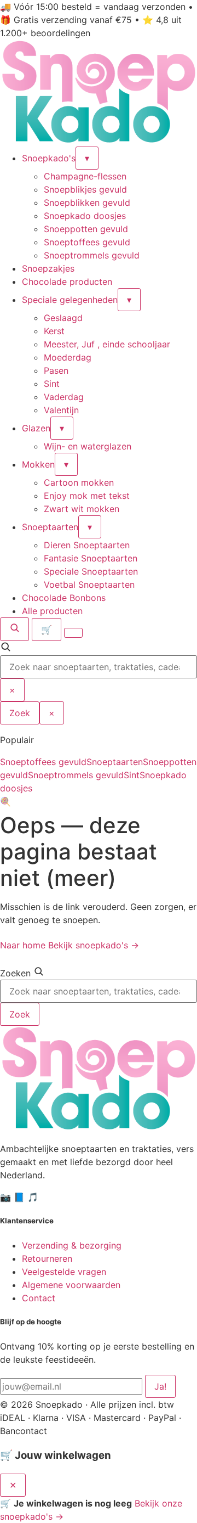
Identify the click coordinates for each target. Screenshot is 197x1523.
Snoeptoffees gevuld (87, 242)
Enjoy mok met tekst (87, 495)
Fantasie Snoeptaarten (90, 558)
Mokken (38, 464)
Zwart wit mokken (81, 508)
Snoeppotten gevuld (86, 228)
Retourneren (47, 1258)
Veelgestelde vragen (64, 1271)
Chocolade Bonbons (64, 597)
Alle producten (52, 610)
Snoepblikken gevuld (87, 202)
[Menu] (73, 633)
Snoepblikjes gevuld (85, 189)
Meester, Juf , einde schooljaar (107, 344)
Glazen (36, 428)
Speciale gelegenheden (70, 299)
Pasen (56, 370)
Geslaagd (63, 317)
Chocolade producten (67, 281)
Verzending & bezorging (71, 1245)
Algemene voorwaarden (71, 1284)
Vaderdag (64, 396)
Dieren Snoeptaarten (87, 544)
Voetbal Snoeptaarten (89, 584)
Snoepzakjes (48, 268)
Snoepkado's (49, 158)
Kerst (54, 330)
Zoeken (15, 973)
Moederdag (67, 357)
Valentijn (61, 409)
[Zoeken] (14, 629)
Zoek (19, 712)
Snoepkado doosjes (85, 215)
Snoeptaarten (50, 526)
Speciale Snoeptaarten (91, 571)
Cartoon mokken (79, 482)
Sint (52, 383)
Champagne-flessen (85, 176)
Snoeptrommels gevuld (92, 255)
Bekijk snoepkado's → (93, 945)
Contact (38, 1297)
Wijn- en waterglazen (87, 446)
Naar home (22, 945)
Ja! (160, 1386)
